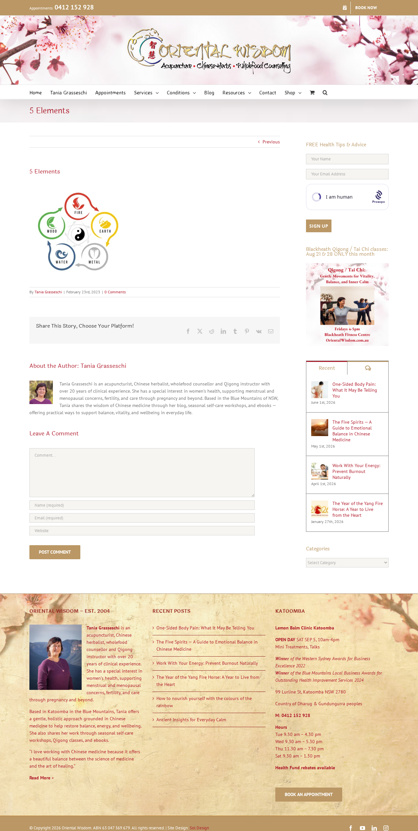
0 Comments (115, 291)
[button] (325, 92)
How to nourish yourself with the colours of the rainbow (204, 702)
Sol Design (199, 828)
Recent (327, 368)
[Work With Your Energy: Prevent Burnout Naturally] (319, 466)
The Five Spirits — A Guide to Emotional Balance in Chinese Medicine (352, 431)
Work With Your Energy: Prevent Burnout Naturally (356, 471)
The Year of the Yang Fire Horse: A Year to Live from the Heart (357, 509)
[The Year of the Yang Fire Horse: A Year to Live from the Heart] (319, 504)
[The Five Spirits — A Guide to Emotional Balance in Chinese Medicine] (319, 422)
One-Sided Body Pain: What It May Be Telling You (354, 390)
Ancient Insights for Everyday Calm (191, 720)
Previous (271, 142)
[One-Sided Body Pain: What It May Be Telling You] (319, 384)
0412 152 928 (74, 7)
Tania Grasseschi (48, 291)
